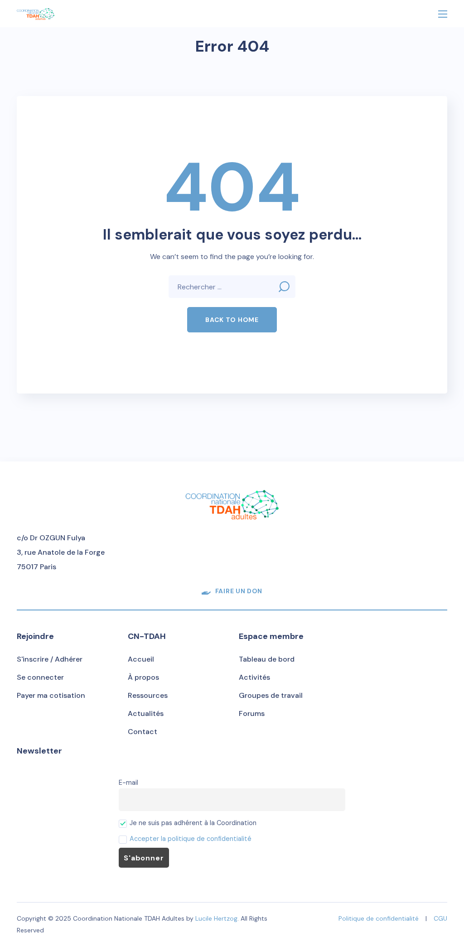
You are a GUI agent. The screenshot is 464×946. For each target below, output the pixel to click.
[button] (231, 319)
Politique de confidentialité (378, 918)
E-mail (128, 782)
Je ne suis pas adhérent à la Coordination (192, 823)
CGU (440, 918)
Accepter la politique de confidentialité (190, 839)
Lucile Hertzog (216, 918)
